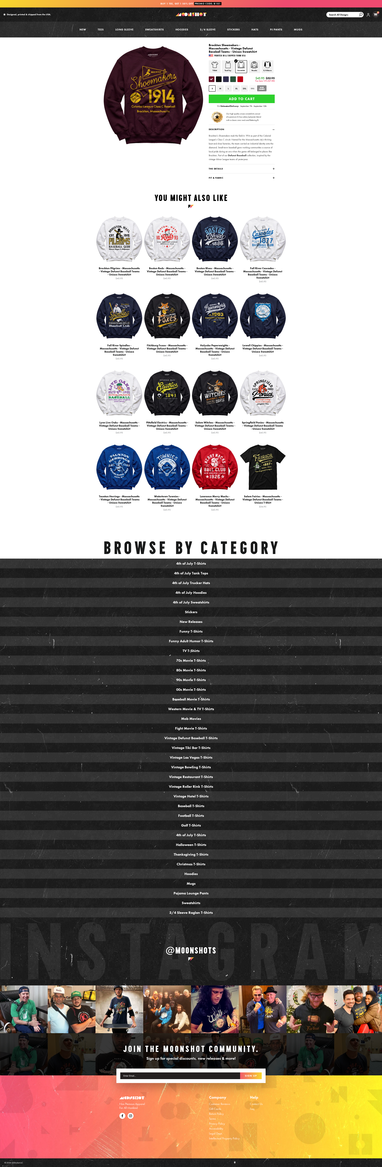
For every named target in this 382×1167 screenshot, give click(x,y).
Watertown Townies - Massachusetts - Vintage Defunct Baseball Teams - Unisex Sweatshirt (167, 503)
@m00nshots (191, 950)
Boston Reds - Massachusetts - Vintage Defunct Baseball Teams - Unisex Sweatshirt (167, 273)
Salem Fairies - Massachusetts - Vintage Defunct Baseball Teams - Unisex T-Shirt (262, 501)
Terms (212, 1119)
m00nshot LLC (17, 1162)
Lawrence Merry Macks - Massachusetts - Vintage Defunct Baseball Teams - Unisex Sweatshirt (214, 503)
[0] (375, 15)
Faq (252, 1109)
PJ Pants (276, 29)
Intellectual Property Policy (224, 1138)
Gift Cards (215, 1109)
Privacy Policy (217, 1124)
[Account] (368, 17)
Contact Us (256, 1104)
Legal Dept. (216, 1133)
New (83, 29)
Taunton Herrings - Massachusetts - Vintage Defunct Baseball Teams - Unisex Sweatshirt (119, 501)
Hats (254, 29)
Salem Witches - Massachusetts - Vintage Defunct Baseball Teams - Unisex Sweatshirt (215, 427)
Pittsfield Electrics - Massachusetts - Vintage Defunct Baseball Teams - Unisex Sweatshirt (167, 427)
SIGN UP (251, 1075)
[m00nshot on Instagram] (24, 1009)
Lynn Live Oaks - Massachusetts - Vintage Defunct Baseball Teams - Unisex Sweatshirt (119, 427)
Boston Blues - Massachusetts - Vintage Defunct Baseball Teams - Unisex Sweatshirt (215, 273)
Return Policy (216, 1114)
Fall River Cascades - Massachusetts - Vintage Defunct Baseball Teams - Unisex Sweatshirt (262, 275)
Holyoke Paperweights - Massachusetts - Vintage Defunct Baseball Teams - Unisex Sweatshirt (214, 352)
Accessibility (216, 1128)
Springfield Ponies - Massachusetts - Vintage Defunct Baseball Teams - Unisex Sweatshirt (263, 427)
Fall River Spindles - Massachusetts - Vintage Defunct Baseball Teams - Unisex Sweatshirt (119, 352)
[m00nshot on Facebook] (122, 1115)
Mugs (298, 29)
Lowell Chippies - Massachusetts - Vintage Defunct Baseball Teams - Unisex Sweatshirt (262, 350)
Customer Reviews (219, 1104)
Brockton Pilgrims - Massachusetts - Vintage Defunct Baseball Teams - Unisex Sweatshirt (119, 273)
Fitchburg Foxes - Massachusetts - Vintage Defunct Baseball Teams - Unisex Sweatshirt (167, 350)
